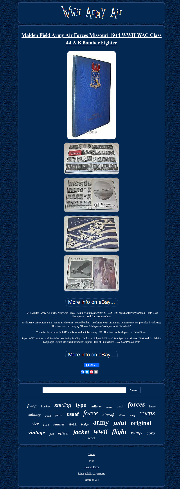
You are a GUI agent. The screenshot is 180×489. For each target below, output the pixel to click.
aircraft (108, 414)
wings (136, 432)
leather (59, 424)
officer (63, 433)
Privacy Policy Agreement (91, 473)
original (141, 423)
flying (32, 405)
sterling (62, 405)
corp (151, 433)
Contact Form (92, 467)
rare (46, 424)
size (35, 423)
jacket (81, 431)
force (90, 413)
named (109, 407)
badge (85, 424)
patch (120, 406)
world (48, 415)
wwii (101, 431)
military (34, 415)
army (101, 422)
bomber (45, 406)
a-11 (73, 424)
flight (119, 431)
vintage (36, 432)
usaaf (73, 414)
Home (91, 454)
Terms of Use (92, 479)
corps (147, 413)
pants (59, 415)
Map (91, 460)
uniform (96, 406)
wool (91, 438)
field (51, 434)
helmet (152, 406)
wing (132, 415)
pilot (119, 423)
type (81, 405)
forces (136, 404)
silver (122, 415)
